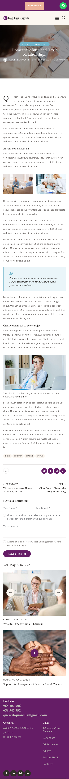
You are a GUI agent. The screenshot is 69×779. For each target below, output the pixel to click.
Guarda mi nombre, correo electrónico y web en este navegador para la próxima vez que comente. (33, 517)
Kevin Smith (21, 396)
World (40, 456)
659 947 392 (12, 710)
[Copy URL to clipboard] (63, 471)
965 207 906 (12, 705)
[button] (10, 593)
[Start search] (64, 17)
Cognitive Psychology (34, 44)
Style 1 (29, 456)
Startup (18, 456)
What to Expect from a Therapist (23, 624)
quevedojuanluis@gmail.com (25, 714)
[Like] (6, 471)
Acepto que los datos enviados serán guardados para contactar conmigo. (34, 543)
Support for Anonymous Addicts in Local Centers (32, 684)
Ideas (7, 456)
